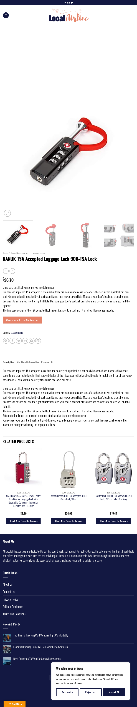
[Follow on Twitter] (72, 3)
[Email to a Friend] (25, 341)
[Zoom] (7, 213)
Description (8, 362)
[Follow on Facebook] (65, 3)
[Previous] (10, 152)
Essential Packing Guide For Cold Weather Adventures (40, 647)
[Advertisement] (68, 52)
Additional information (28, 362)
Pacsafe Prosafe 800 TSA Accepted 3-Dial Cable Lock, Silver (68, 497)
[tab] (8, 362)
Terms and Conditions (14, 614)
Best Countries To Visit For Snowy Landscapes (37, 659)
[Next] (127, 152)
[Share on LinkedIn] (38, 341)
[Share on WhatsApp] (6, 341)
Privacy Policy (10, 599)
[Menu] (6, 15)
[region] (90, 681)
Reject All (90, 692)
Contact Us (9, 591)
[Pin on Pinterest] (32, 341)
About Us (7, 584)
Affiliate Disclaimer (13, 606)
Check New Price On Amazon (22, 320)
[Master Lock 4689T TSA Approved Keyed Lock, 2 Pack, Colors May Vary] (113, 469)
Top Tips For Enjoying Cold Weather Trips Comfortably (40, 635)
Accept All (114, 692)
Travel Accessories (19, 253)
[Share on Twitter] (19, 341)
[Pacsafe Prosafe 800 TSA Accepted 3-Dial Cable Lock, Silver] (68, 469)
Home (5, 253)
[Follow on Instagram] (68, 3)
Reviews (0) (46, 362)
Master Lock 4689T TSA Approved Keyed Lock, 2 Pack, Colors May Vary (114, 497)
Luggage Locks (38, 253)
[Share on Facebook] (12, 341)
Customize (67, 692)
